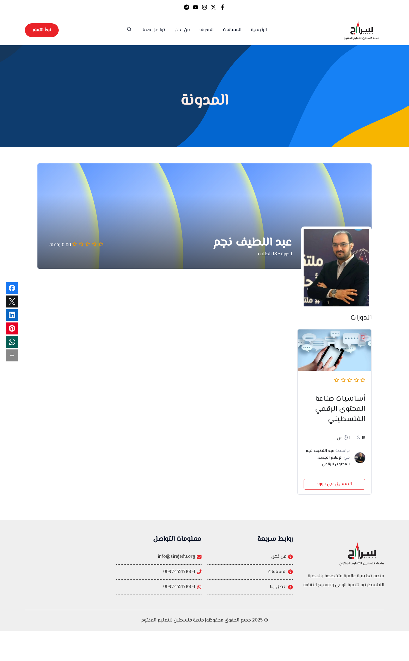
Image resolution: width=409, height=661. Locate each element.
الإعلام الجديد (330, 458)
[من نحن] (250, 556)
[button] (128, 30)
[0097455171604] (159, 572)
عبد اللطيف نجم (320, 451)
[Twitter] (213, 7)
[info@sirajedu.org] (159, 556)
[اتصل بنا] (250, 587)
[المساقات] (250, 572)
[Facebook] (222, 7)
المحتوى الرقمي (336, 464)
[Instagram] (204, 7)
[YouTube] (195, 7)
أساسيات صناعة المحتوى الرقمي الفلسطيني (340, 409)
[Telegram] (186, 7)
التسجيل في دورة (334, 484)
